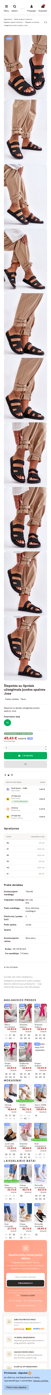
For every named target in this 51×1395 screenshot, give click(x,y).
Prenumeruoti (25, 1283)
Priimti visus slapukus (16, 1387)
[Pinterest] (12, 775)
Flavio (23, 699)
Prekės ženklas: (12, 699)
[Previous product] (45, 22)
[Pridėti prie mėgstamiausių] (25, 764)
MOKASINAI (13, 1080)
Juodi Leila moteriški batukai (9, 1146)
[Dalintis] (5, 775)
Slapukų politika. (41, 1380)
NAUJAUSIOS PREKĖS (20, 1000)
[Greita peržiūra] (15, 1013)
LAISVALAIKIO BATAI (20, 1161)
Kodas (8, 949)
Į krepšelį (27, 755)
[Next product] (46, 22)
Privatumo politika (28, 1295)
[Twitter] (9, 775)
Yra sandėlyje (12, 953)
